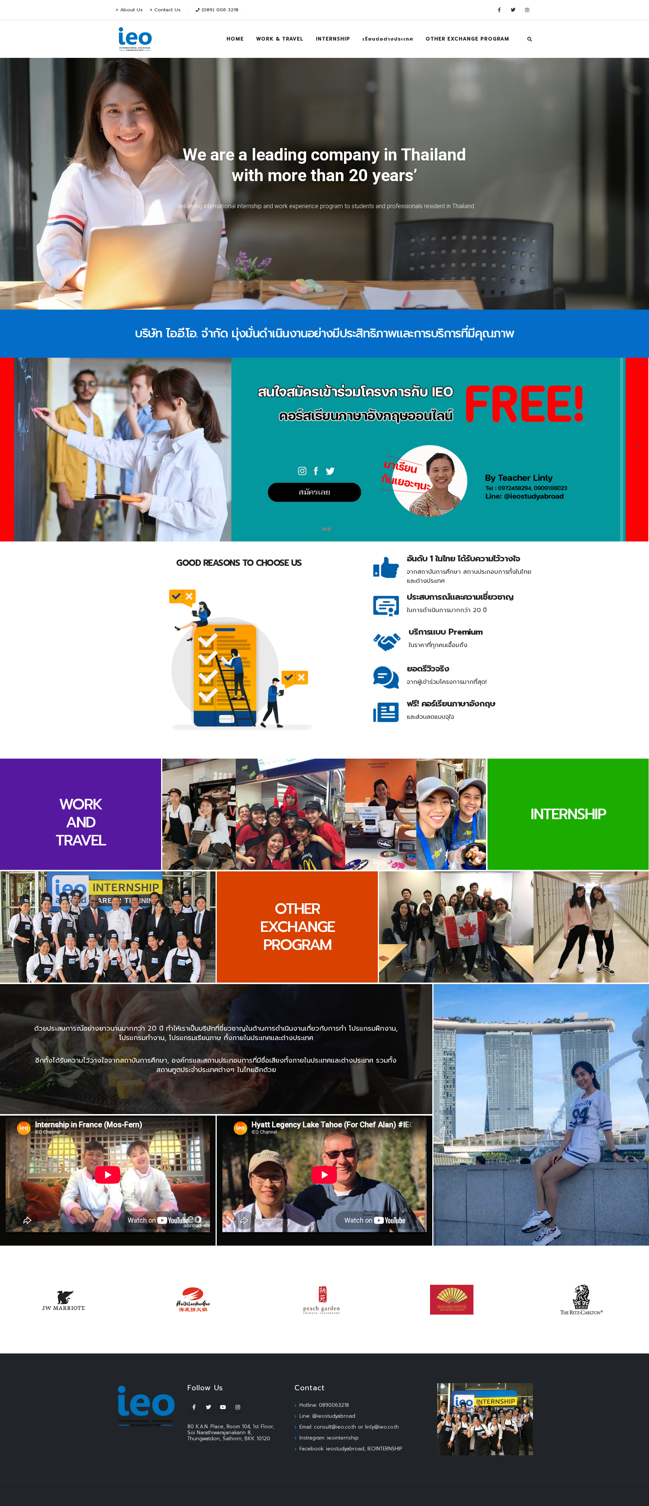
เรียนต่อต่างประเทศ (387, 38)
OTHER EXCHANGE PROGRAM (467, 38)
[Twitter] (513, 9)
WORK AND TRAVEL (81, 822)
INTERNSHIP (333, 38)
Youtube (223, 1407)
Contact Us (167, 9)
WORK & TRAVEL (279, 38)
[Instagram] (527, 9)
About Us (131, 9)
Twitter (208, 1407)
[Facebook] (499, 9)
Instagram (237, 1407)
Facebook (193, 1407)
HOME (235, 38)
